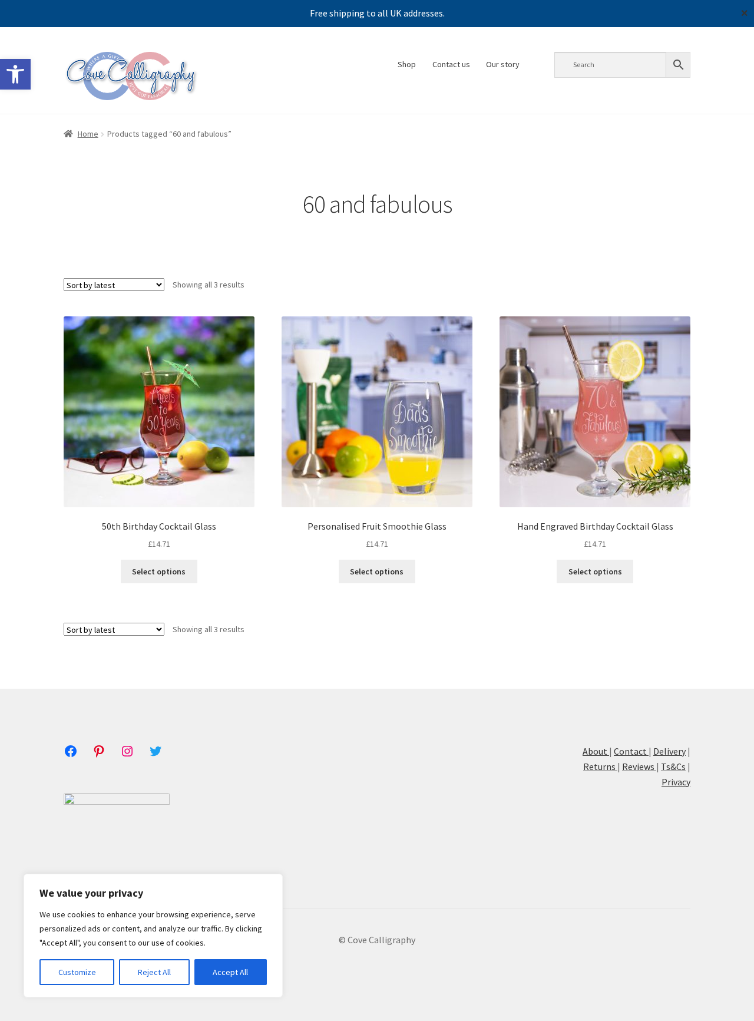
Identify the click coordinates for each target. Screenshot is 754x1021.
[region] (153, 935)
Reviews (639, 766)
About (596, 751)
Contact (630, 751)
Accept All (230, 972)
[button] (15, 74)
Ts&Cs (673, 766)
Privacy (676, 782)
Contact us (451, 64)
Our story (503, 64)
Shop (407, 64)
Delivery (669, 751)
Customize (77, 972)
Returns (600, 766)
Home (88, 133)
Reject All (154, 972)
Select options (159, 571)
